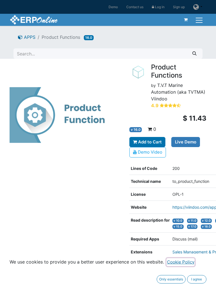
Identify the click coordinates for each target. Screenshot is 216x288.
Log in (159, 7)
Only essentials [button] (171, 279)
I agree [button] (196, 279)
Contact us (134, 7)
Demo (113, 7)
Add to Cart (149, 142)
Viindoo (159, 99)
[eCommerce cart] (186, 20)
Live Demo (185, 142)
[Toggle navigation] (199, 19)
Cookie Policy (180, 262)
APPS (28, 37)
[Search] (194, 53)
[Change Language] (197, 7)
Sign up (179, 7)
